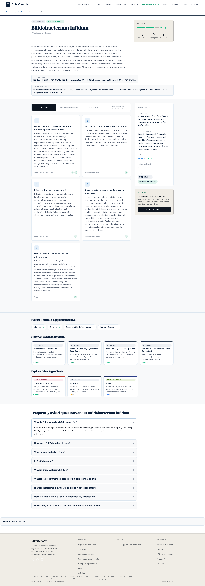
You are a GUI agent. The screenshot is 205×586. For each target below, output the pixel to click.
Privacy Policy (163, 559)
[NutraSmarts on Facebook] (37, 559)
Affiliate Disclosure (165, 554)
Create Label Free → (154, 209)
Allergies (39, 327)
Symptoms (120, 4)
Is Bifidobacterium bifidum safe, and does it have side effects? (65, 487)
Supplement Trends (86, 554)
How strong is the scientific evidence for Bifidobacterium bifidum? (68, 505)
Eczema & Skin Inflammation (80, 327)
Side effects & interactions (118, 107)
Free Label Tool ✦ (150, 4)
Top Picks (97, 4)
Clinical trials (93, 107)
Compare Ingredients (87, 563)
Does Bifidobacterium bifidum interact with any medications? (65, 496)
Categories (142, 173)
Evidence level (143, 155)
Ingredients (83, 4)
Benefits (44, 107)
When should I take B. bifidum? (49, 452)
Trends (108, 4)
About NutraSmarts (165, 545)
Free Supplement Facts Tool (129, 545)
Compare (134, 4)
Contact (195, 4)
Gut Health (38, 21)
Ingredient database (87, 545)
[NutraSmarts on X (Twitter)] (32, 559)
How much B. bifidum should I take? (52, 443)
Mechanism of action (69, 107)
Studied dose (143, 113)
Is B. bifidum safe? (43, 461)
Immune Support (55, 21)
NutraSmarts (20, 4)
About (185, 4)
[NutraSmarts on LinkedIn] (42, 559)
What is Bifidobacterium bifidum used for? (55, 422)
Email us (160, 563)
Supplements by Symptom (89, 559)
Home (8, 12)
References (14, 521)
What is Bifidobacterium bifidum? (51, 470)
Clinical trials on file (145, 164)
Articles (174, 4)
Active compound (144, 131)
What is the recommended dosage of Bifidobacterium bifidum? (65, 479)
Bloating (55, 327)
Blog (165, 4)
